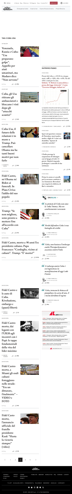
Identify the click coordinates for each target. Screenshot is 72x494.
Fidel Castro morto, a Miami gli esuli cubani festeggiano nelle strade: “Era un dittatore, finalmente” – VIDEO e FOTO (10, 383)
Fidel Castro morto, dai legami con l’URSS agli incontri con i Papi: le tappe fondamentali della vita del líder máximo (9, 337)
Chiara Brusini (47, 126)
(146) (48, 304)
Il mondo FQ (44, 3)
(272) (17, 232)
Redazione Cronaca (49, 147)
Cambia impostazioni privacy (23, 476)
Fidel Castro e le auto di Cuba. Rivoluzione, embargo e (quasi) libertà (9, 298)
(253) (48, 237)
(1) (18, 312)
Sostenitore (51, 254)
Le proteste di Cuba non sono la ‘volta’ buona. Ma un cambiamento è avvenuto (56, 206)
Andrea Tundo (57, 190)
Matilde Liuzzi (47, 190)
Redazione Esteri (48, 169)
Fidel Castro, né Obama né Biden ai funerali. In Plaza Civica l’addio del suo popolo (10, 186)
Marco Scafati (5, 312)
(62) (18, 119)
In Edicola (16, 3)
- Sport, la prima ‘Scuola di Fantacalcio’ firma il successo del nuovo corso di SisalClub (55, 340)
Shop (38, 3)
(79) (69, 169)
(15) (18, 451)
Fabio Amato (57, 126)
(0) (69, 190)
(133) (69, 126)
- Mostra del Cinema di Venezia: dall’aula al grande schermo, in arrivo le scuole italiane (54, 327)
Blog (21, 3)
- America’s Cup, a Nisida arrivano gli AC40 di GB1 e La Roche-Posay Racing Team (55, 323)
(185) (18, 355)
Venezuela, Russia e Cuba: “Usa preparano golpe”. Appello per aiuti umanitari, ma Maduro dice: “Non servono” (10, 64)
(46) (18, 405)
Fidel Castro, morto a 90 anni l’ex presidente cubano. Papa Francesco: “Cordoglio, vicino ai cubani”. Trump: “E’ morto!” (20, 248)
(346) (48, 218)
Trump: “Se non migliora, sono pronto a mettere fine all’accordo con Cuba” (10, 219)
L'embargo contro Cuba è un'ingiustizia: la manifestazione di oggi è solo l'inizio (56, 270)
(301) (18, 201)
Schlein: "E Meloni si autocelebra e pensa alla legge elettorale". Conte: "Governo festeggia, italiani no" (55, 84)
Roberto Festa (5, 165)
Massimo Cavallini (52, 213)
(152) (18, 84)
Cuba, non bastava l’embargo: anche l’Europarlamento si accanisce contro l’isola (57, 247)
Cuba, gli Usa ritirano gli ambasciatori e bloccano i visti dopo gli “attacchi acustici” (10, 104)
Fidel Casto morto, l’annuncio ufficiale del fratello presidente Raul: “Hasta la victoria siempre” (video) (9, 431)
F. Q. (4, 84)
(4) (69, 146)
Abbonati (53, 3)
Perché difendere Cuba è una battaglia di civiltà (57, 226)
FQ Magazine (33, 3)
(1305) (37, 257)
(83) (18, 165)
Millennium (26, 3)
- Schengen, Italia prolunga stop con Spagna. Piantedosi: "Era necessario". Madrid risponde (55, 319)
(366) (48, 282)
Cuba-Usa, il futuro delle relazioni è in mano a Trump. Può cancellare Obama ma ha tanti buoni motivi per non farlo (10, 144)
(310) (48, 258)
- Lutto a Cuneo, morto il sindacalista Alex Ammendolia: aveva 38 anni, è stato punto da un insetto (56, 331)
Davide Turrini (5, 356)
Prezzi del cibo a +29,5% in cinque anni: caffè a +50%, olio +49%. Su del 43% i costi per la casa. (56, 78)
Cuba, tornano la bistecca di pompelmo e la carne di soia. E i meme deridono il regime (57, 293)
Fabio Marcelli (51, 232)
